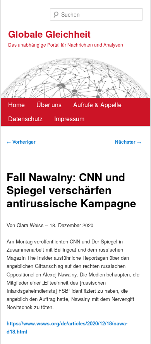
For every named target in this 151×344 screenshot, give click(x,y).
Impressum (69, 118)
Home (16, 104)
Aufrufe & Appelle (97, 104)
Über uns (49, 104)
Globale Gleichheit (49, 33)
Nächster (128, 141)
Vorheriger (21, 141)
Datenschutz (25, 118)
